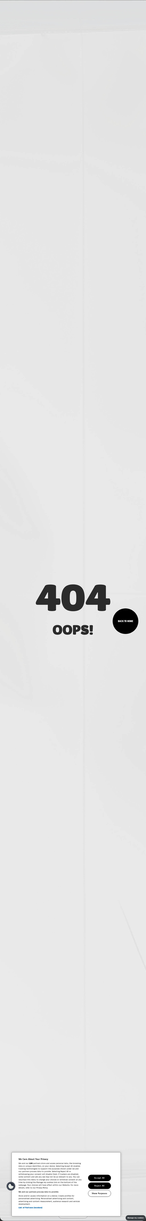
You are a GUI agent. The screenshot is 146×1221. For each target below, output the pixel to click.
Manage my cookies (135, 1218)
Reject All (99, 1185)
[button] (11, 1186)
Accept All (99, 1178)
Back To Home (125, 621)
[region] (66, 1184)
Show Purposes (99, 1193)
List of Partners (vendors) (30, 1207)
